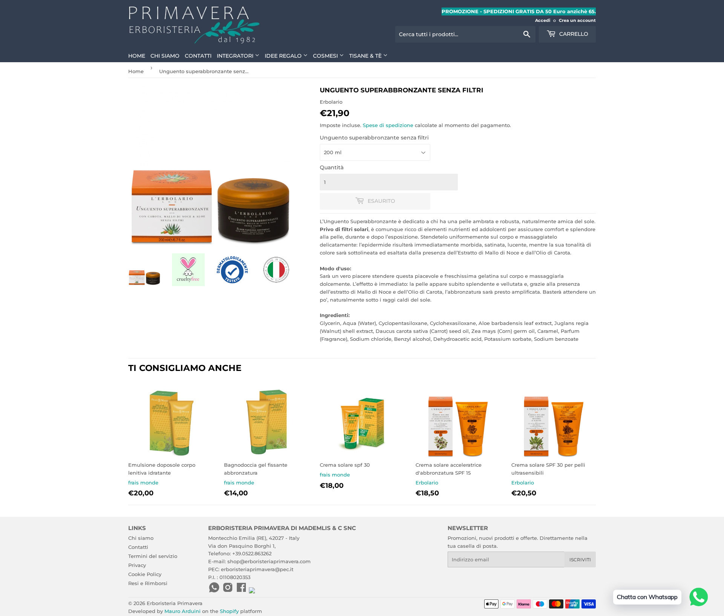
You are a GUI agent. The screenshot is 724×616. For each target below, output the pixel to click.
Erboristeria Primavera (174, 603)
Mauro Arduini (182, 611)
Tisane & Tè (366, 55)
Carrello (573, 34)
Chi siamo (164, 55)
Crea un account (577, 20)
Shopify (229, 611)
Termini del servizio (152, 556)
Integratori (236, 55)
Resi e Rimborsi (147, 583)
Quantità (332, 167)
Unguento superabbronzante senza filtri (374, 137)
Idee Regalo (284, 55)
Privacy (137, 565)
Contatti (198, 55)
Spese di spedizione (388, 125)
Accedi (542, 20)
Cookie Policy (144, 574)
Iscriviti (580, 559)
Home (136, 55)
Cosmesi (326, 55)
